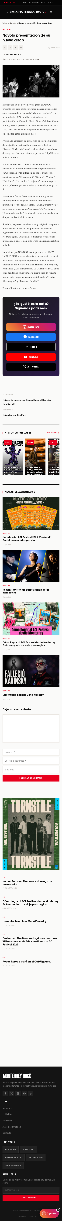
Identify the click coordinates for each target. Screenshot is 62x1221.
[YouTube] (24, 1093)
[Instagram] (18, 1093)
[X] (11, 1093)
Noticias (13, 23)
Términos (32, 1216)
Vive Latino (28, 1149)
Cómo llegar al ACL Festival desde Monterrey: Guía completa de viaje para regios (31, 903)
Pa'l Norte (10, 1149)
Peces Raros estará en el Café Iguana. (27, 961)
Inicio (5, 23)
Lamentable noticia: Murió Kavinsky (23, 695)
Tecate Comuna (13, 1165)
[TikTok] (30, 1093)
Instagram (33, 326)
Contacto (7, 1132)
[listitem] (13, 457)
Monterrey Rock (31, 12)
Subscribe (7, 1120)
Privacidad (22, 1216)
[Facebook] (5, 1093)
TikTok (33, 346)
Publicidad (7, 1114)
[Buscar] (51, 12)
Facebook (33, 336)
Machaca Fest (36, 1157)
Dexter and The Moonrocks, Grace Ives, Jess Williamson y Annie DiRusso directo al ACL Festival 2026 (30, 941)
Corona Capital (13, 1157)
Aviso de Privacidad (12, 1126)
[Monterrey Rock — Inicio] (31, 1076)
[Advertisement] (31, 1029)
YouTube (33, 356)
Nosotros (7, 1108)
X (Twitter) (33, 366)
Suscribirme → (30, 1198)
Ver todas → (53, 433)
